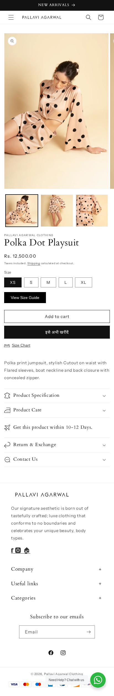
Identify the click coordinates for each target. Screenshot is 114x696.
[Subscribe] (88, 631)
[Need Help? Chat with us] (98, 680)
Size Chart (21, 345)
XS (13, 282)
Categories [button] (23, 598)
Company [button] (22, 569)
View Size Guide (25, 297)
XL (83, 282)
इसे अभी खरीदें (57, 332)
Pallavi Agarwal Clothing (63, 674)
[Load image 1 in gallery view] (22, 211)
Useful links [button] (24, 584)
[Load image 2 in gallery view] (57, 211)
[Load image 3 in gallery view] (92, 211)
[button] (11, 17)
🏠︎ (26, 550)
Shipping (33, 263)
